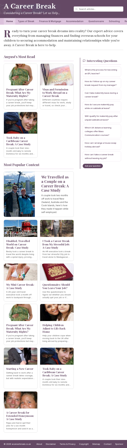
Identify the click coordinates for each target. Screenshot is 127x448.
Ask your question (93, 166)
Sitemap (96, 444)
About (39, 444)
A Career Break (30, 6)
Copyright (84, 444)
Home (9, 21)
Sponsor (119, 444)
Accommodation (74, 21)
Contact (108, 444)
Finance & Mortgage (50, 21)
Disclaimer (51, 444)
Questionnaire (96, 21)
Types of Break (26, 21)
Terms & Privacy (67, 444)
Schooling (114, 21)
